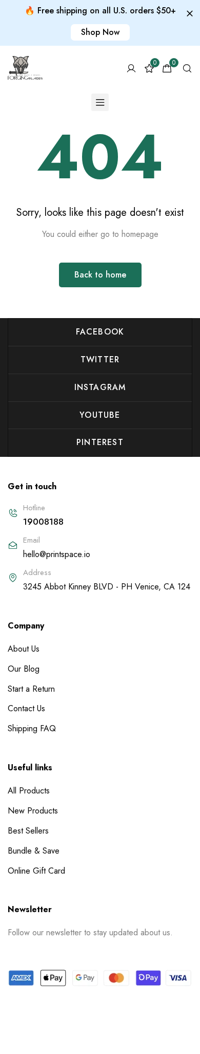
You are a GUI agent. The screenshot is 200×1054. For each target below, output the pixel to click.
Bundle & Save (33, 851)
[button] (100, 32)
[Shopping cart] (167, 68)
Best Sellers (28, 831)
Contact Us (26, 708)
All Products (29, 791)
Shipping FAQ (32, 728)
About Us (23, 649)
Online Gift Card (36, 871)
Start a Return (31, 689)
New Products (33, 811)
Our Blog (23, 669)
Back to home (100, 275)
